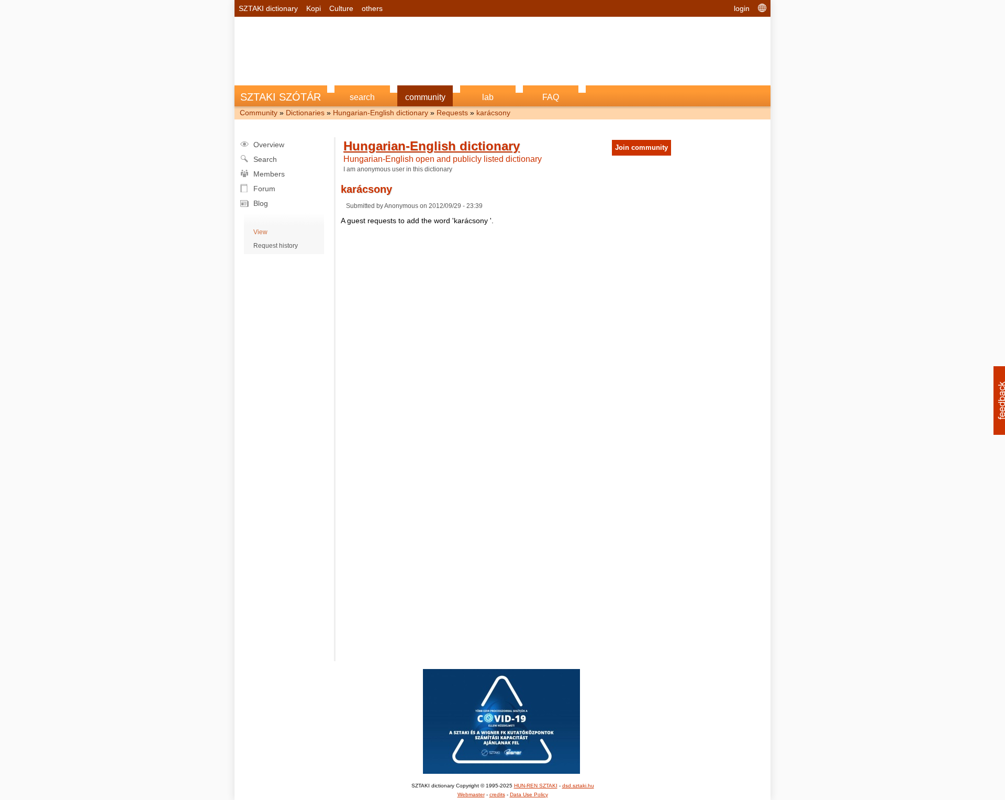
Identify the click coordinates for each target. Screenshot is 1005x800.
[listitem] (502, 362)
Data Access (502, 581)
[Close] (684, 220)
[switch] (632, 385)
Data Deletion (443, 581)
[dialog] (502, 400)
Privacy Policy (562, 581)
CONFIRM (430, 540)
